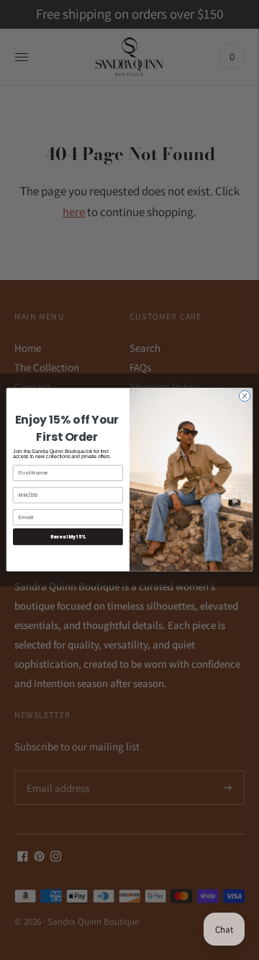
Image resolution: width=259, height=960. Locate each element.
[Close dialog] (244, 396)
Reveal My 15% (68, 537)
